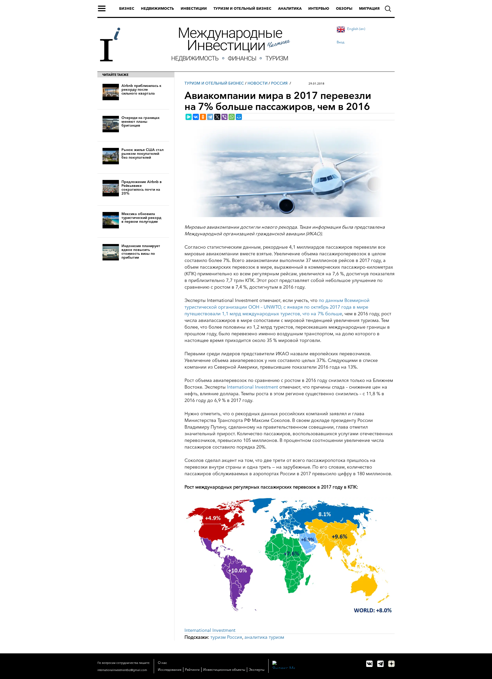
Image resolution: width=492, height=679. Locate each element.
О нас (162, 663)
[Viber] (224, 117)
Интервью (318, 8)
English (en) (356, 29)
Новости (258, 83)
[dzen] (391, 664)
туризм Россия (226, 637)
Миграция (369, 8)
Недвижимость (157, 8)
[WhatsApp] (232, 117)
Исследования (169, 669)
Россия (279, 83)
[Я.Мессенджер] (189, 117)
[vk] (369, 664)
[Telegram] (210, 117)
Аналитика (290, 8)
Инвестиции (194, 8)
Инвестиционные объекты (224, 669)
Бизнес (126, 8)
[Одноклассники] (203, 117)
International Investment (252, 387)
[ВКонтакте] (196, 117)
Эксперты (256, 669)
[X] (217, 117)
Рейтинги (192, 669)
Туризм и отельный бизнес (242, 8)
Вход (340, 42)
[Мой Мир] (239, 117)
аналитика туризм (264, 637)
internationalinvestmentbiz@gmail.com (122, 670)
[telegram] (380, 664)
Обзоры (344, 8)
